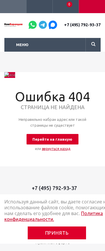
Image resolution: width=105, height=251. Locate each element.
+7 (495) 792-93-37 (82, 25)
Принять (57, 233)
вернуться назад (56, 149)
